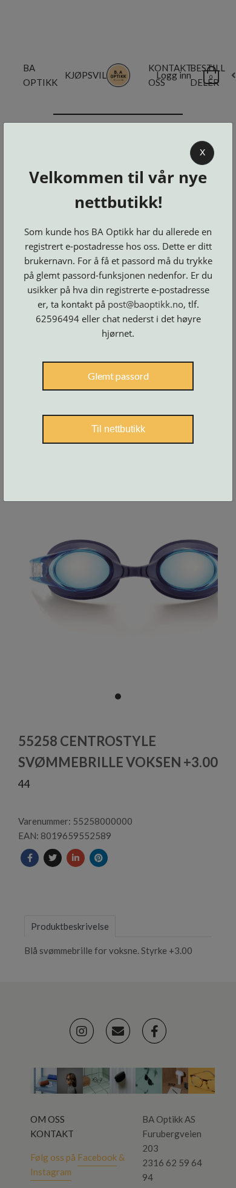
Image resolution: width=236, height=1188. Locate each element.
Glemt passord (118, 375)
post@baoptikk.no (145, 304)
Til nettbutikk (118, 429)
